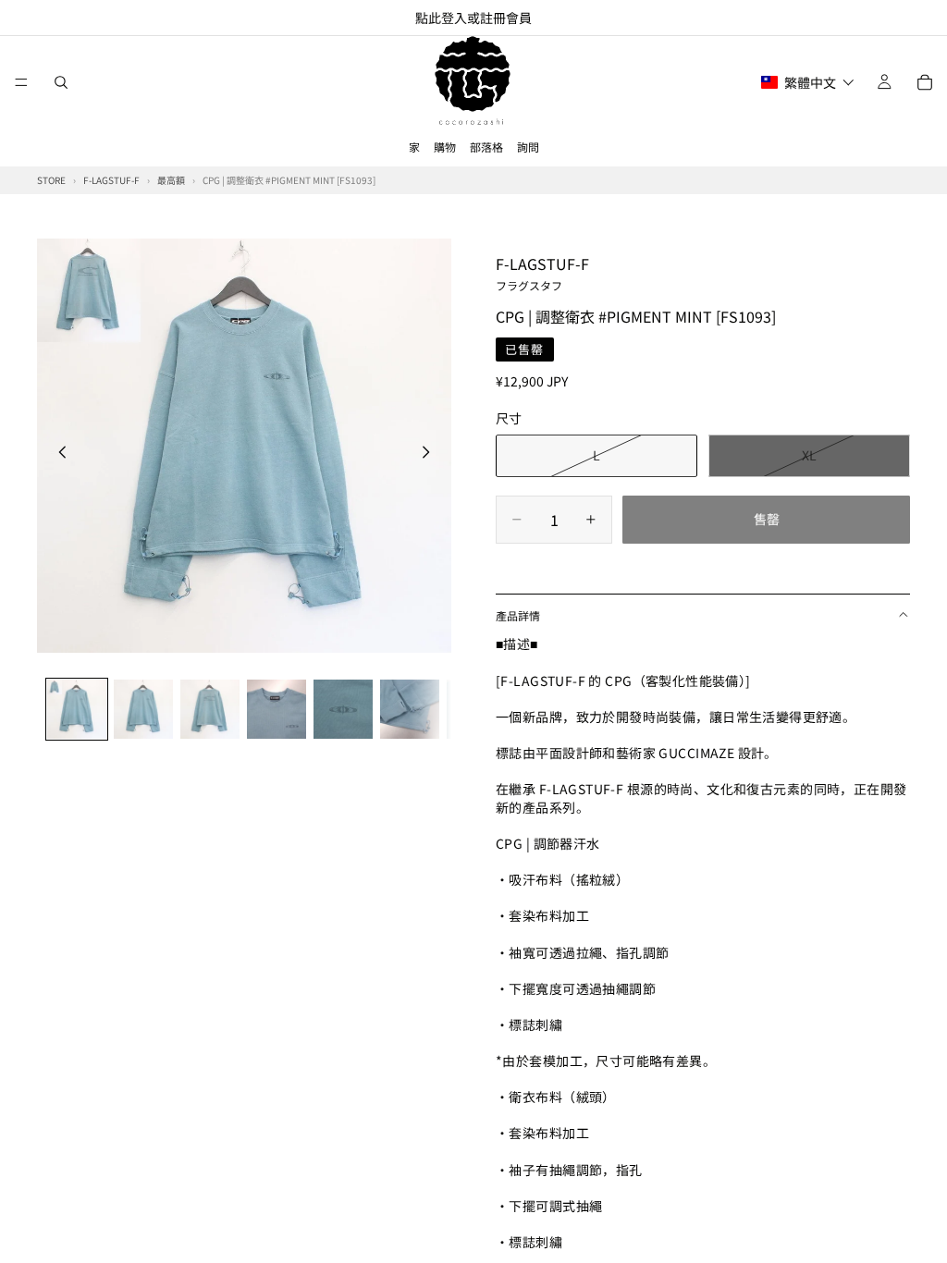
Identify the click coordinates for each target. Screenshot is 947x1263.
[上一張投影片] (57, 454)
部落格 (486, 146)
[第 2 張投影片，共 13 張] (143, 709)
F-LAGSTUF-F (542, 272)
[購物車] (924, 82)
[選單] (21, 82)
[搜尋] (61, 82)
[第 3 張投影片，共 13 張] (210, 709)
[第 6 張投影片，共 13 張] (409, 709)
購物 (445, 146)
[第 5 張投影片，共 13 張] (343, 709)
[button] (808, 82)
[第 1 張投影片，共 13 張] (76, 709)
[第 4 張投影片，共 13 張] (276, 709)
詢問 (528, 146)
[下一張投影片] (431, 454)
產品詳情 (518, 615)
